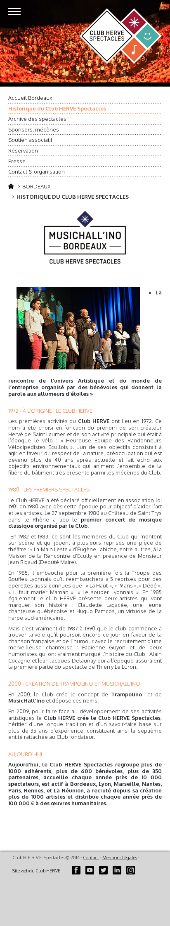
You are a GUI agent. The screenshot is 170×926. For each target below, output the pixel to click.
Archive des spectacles (37, 118)
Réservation (23, 150)
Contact (91, 857)
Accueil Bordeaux (30, 97)
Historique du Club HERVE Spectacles (57, 108)
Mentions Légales (119, 857)
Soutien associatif (30, 139)
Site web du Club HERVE (36, 871)
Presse (17, 161)
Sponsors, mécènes (33, 129)
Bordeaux (36, 186)
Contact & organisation (36, 171)
